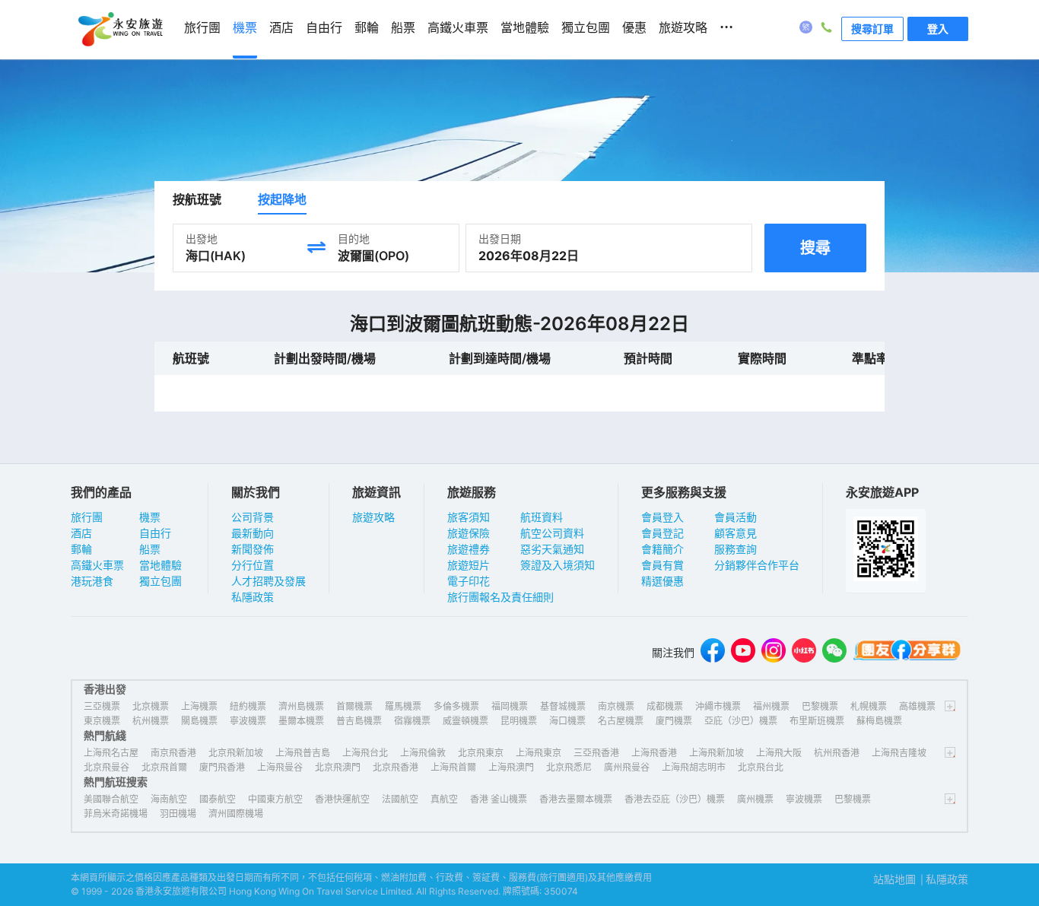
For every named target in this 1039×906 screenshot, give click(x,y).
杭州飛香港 (836, 752)
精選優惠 (662, 580)
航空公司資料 (552, 532)
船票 (149, 548)
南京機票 (616, 706)
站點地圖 (894, 879)
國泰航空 (217, 799)
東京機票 (102, 720)
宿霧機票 (412, 720)
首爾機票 (354, 706)
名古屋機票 (620, 720)
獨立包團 (160, 580)
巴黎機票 (820, 706)
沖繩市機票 (718, 706)
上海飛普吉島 (302, 752)
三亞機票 (102, 706)
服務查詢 (735, 548)
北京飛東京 (481, 752)
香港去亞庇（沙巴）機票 (674, 799)
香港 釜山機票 (498, 799)
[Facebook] (713, 652)
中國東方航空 (275, 799)
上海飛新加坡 (716, 752)
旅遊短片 (468, 564)
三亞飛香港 (596, 752)
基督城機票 (563, 706)
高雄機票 (917, 706)
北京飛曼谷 (106, 767)
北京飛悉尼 (569, 767)
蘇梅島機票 (879, 720)
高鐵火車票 (97, 564)
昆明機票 (518, 720)
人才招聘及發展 (268, 580)
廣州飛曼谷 (627, 767)
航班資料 (541, 516)
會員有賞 (662, 564)
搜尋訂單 (872, 28)
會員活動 (735, 516)
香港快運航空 (342, 799)
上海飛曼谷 (280, 767)
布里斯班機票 (817, 720)
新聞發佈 (252, 548)
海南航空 (169, 799)
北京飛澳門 (338, 767)
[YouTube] (743, 652)
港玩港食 (92, 580)
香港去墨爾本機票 (575, 799)
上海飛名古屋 (111, 752)
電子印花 (468, 580)
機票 (149, 516)
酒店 (81, 532)
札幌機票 (868, 706)
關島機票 (199, 720)
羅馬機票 (403, 706)
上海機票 (199, 706)
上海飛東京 (538, 752)
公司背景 (252, 516)
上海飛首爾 (453, 767)
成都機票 (665, 706)
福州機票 (771, 706)
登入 (937, 28)
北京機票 (150, 706)
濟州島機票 (301, 706)
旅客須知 (468, 516)
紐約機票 (248, 706)
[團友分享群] (907, 652)
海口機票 (567, 720)
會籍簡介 (662, 548)
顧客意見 (735, 532)
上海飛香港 (654, 752)
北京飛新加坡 (235, 752)
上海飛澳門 (511, 767)
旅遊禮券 (468, 548)
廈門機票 (674, 720)
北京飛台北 (760, 767)
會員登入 (662, 516)
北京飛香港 (395, 767)
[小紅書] (804, 652)
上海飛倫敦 (423, 752)
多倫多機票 (456, 706)
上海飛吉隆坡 (899, 752)
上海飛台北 (365, 752)
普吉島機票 (359, 720)
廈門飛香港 (222, 767)
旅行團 (87, 516)
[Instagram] (773, 652)
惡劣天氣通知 (552, 548)
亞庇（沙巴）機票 (740, 720)
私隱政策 (252, 596)
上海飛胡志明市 (694, 767)
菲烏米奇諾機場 (116, 813)
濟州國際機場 (235, 813)
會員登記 (662, 532)
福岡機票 (509, 706)
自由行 (155, 532)
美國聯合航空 (111, 799)
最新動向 (252, 532)
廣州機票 (755, 799)
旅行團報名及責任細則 (500, 596)
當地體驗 (160, 564)
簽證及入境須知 (557, 564)
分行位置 (252, 564)
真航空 (444, 799)
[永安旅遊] (119, 29)
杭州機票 (150, 720)
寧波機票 (248, 720)
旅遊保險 (468, 532)
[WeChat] (834, 652)
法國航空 (400, 799)
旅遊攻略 (373, 516)
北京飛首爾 (164, 767)
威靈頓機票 (465, 720)
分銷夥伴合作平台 (756, 564)
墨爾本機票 (301, 720)
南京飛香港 (173, 752)
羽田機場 (178, 813)
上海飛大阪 (779, 752)
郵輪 (81, 548)
